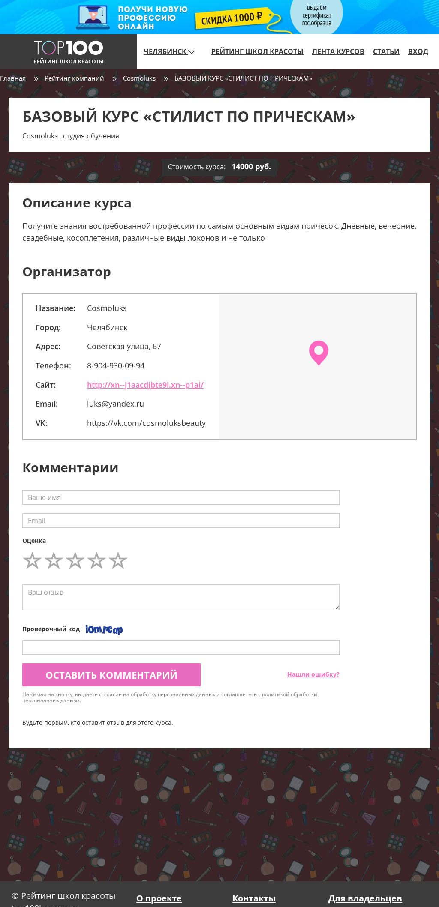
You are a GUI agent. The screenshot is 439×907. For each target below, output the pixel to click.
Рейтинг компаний (74, 78)
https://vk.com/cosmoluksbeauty (146, 423)
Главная (13, 78)
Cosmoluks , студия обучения (70, 136)
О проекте (159, 898)
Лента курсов (338, 51)
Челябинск (166, 51)
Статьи (386, 51)
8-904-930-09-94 (115, 365)
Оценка (34, 540)
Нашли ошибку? (313, 674)
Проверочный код (51, 629)
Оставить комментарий (111, 674)
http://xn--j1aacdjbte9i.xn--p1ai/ (145, 385)
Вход (418, 51)
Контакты (254, 898)
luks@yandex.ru (115, 403)
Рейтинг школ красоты (257, 51)
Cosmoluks (139, 78)
